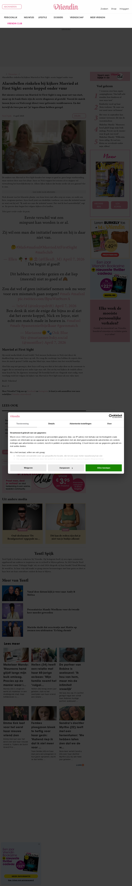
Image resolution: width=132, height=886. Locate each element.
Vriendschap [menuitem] (76, 17)
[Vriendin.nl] (66, 6)
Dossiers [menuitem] (58, 17)
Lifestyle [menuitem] (42, 17)
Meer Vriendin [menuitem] (97, 17)
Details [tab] (51, 424)
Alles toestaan (103, 468)
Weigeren (28, 468)
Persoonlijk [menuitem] (10, 17)
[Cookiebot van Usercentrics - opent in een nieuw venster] (111, 416)
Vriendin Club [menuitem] (14, 23)
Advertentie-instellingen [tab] (80, 424)
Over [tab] (109, 424)
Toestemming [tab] (22, 424)
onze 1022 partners (25, 437)
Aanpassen (64, 468)
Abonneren (10, 6)
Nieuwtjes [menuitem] (29, 17)
